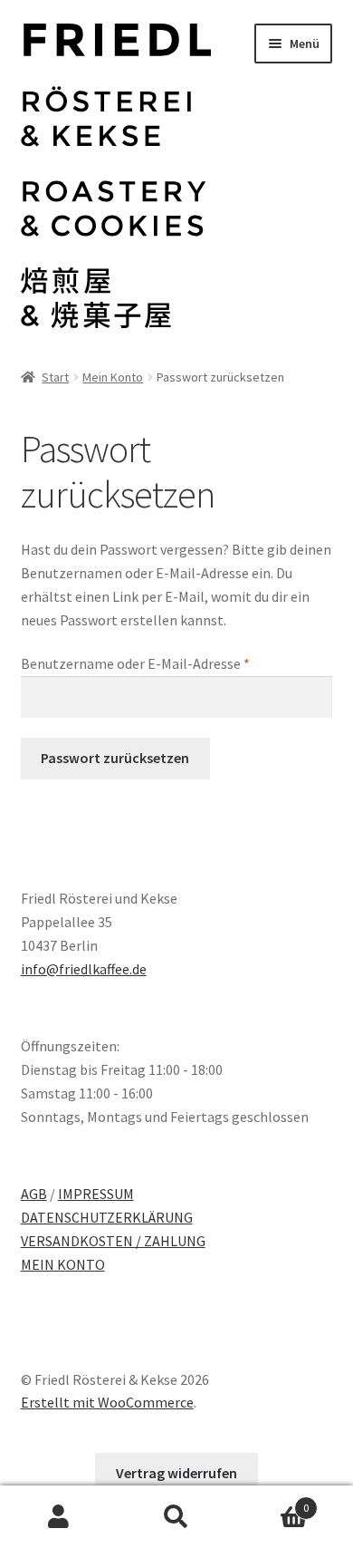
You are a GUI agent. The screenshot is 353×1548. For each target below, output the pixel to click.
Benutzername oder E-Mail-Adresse (172, 662)
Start (55, 377)
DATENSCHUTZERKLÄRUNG (107, 1217)
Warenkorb (272, 1501)
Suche (176, 1517)
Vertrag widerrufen (176, 1473)
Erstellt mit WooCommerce (107, 1402)
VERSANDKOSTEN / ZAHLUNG (113, 1241)
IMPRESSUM (96, 1194)
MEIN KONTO (63, 1264)
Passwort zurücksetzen (115, 758)
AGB (34, 1194)
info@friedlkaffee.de (84, 969)
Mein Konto (112, 377)
